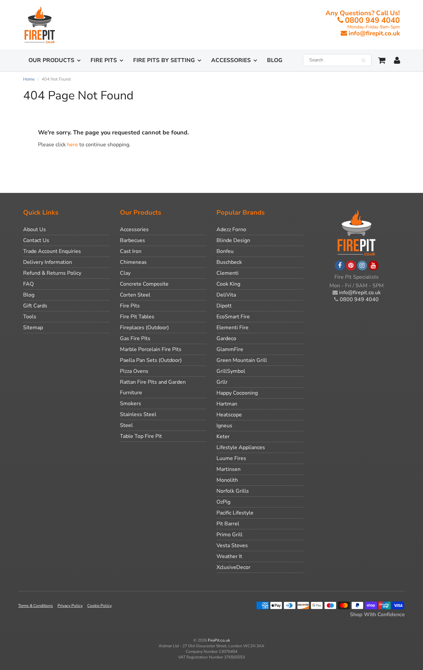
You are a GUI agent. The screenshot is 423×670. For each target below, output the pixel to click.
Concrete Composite (144, 284)
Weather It (229, 556)
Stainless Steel (138, 414)
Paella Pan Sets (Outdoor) (151, 360)
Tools (29, 316)
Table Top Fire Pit (141, 436)
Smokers (130, 403)
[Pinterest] (351, 265)
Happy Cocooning (237, 393)
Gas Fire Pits (135, 338)
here (72, 144)
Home (29, 79)
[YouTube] (373, 265)
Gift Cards (35, 305)
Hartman (226, 403)
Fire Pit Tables (137, 316)
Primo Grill (229, 534)
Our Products (51, 60)
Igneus (224, 425)
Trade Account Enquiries (52, 251)
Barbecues (132, 240)
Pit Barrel (227, 523)
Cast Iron (130, 251)
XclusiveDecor (233, 567)
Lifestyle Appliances (240, 447)
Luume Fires (231, 458)
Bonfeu (225, 251)
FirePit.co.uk (219, 640)
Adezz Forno (231, 229)
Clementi (227, 273)
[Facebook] (340, 265)
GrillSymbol (230, 371)
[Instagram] (362, 265)
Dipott (224, 305)
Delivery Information (47, 262)
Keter (223, 436)
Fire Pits (104, 60)
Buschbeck (229, 262)
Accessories (231, 60)
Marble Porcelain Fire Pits (150, 349)
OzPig (223, 502)
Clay (125, 273)
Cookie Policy (99, 605)
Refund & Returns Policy (52, 273)
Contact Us (36, 240)
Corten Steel (135, 295)
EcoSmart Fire (233, 316)
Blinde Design (233, 240)
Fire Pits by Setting (164, 60)
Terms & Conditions (35, 605)
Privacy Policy (70, 605)
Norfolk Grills (232, 491)
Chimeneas (133, 262)
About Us (34, 229)
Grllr (222, 382)
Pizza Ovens (134, 371)
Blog (275, 60)
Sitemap (33, 327)
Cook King (228, 284)
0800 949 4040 (372, 20)
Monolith (227, 480)
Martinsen (228, 469)
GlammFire (229, 349)
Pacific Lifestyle (234, 512)
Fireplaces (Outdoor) (144, 327)
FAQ (28, 284)
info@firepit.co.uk (374, 33)
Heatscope (229, 414)
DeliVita (226, 295)
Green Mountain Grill (241, 360)
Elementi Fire (232, 327)
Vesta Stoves (232, 545)
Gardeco (226, 338)
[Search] (363, 60)
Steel (126, 425)
